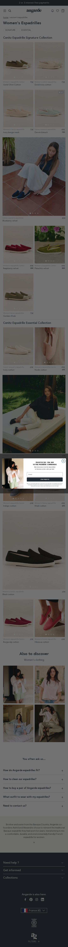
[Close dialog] (63, 461)
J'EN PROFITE (44, 479)
